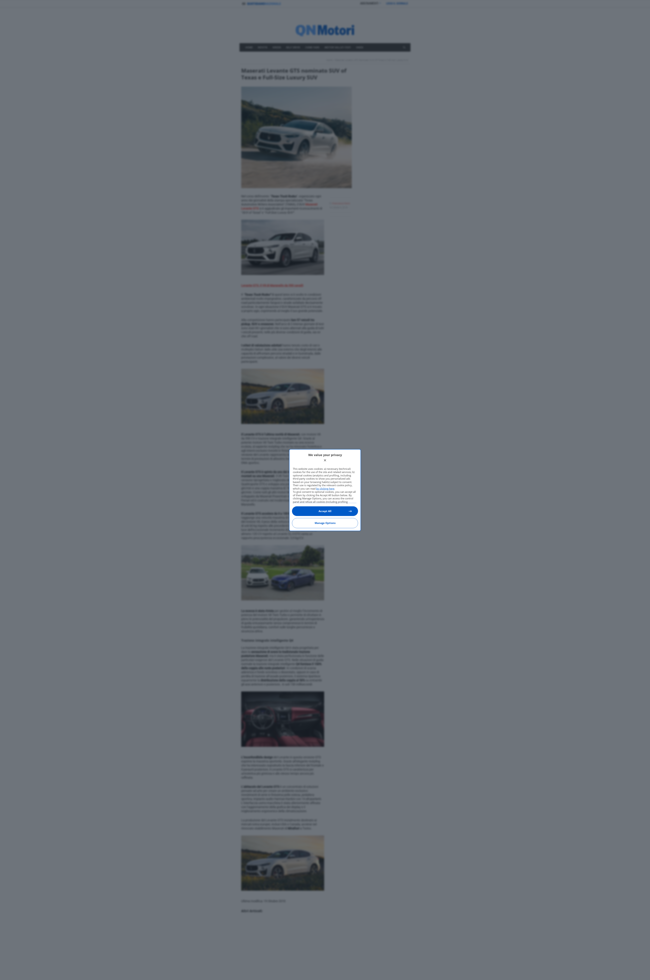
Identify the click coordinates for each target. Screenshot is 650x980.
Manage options (325, 523)
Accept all (325, 511)
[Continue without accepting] (325, 460)
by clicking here (325, 488)
